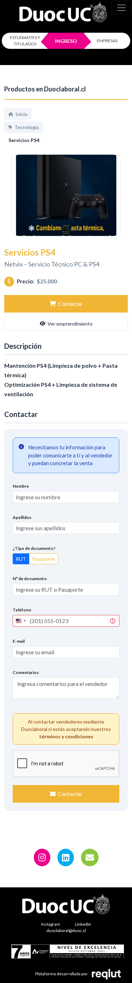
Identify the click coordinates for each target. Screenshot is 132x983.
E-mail (19, 641)
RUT (21, 559)
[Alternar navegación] (121, 8)
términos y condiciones (66, 736)
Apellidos (22, 517)
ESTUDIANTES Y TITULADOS (25, 40)
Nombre (21, 486)
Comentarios (26, 672)
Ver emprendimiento (70, 324)
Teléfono (22, 609)
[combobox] (20, 621)
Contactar (70, 303)
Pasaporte (43, 559)
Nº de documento (30, 578)
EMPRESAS (107, 40)
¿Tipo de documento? (34, 548)
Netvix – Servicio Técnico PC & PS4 (51, 264)
